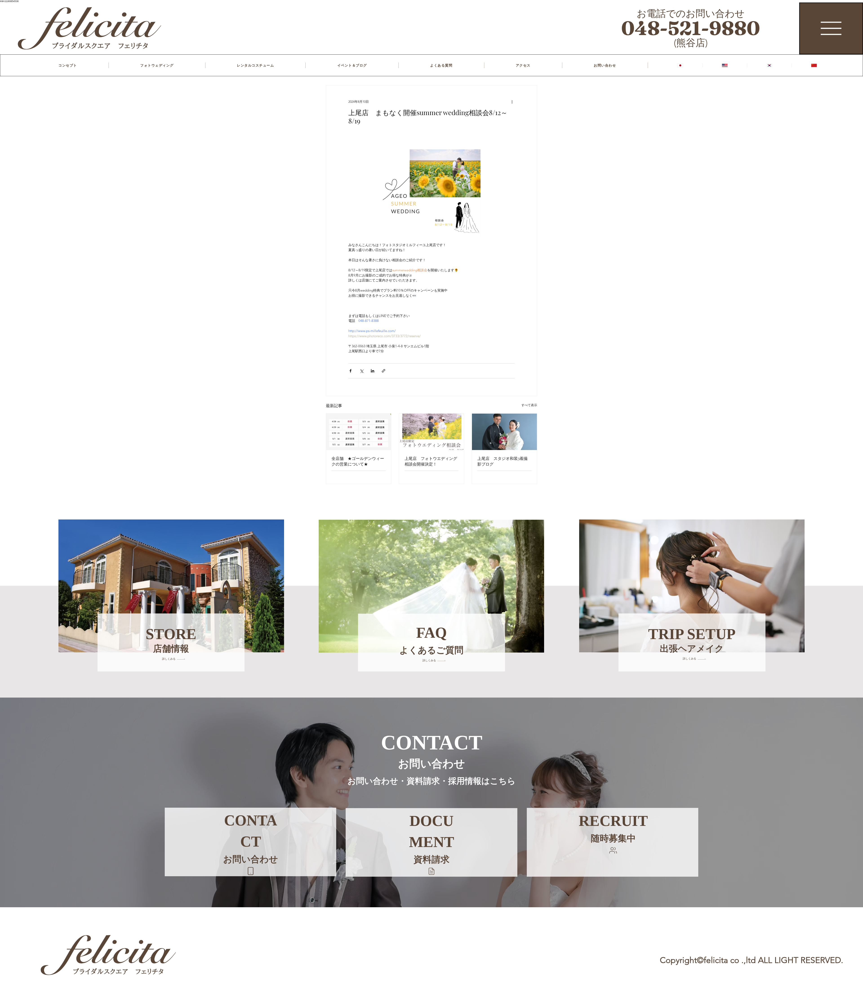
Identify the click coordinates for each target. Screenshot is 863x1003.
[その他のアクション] (512, 101)
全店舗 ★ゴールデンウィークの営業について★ (357, 461)
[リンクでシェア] (383, 371)
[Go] (250, 871)
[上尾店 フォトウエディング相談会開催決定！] (431, 432)
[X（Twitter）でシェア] (361, 371)
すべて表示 (529, 405)
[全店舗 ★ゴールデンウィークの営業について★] (358, 432)
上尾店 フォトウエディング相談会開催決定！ (431, 461)
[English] (725, 65)
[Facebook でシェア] (350, 371)
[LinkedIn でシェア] (372, 371)
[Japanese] (680, 65)
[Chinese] (814, 65)
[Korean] (769, 65)
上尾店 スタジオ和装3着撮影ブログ (502, 461)
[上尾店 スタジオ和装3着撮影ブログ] (504, 432)
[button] (431, 871)
